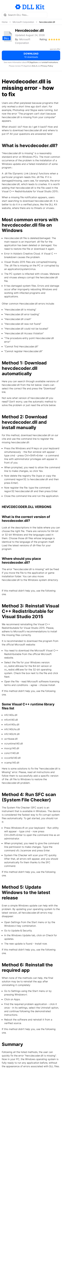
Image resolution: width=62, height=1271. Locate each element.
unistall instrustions (50, 62)
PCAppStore (32, 62)
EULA (34, 66)
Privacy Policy (47, 66)
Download (31, 55)
